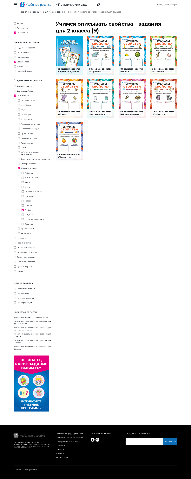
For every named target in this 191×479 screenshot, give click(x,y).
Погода (28, 201)
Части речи (26, 233)
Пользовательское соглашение (69, 438)
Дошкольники (23, 52)
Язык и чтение (23, 96)
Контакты (60, 453)
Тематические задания (26, 257)
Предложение (27, 143)
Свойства (29, 210)
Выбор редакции (24, 303)
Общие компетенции (26, 247)
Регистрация (170, 4)
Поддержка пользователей (68, 441)
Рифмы (24, 148)
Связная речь (26, 114)
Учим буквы (26, 105)
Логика (20, 271)
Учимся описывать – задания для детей (31, 317)
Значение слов (31, 178)
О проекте (60, 445)
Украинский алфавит (26, 262)
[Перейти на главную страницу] (35, 4)
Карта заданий (62, 457)
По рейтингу (22, 28)
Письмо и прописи (29, 138)
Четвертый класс (24, 71)
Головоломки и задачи (31, 129)
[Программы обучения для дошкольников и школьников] (31, 411)
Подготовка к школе (26, 48)
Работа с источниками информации (31, 153)
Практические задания (75, 4)
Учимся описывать (29, 168)
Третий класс (23, 66)
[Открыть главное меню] (15, 4)
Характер (29, 224)
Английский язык (24, 86)
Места (27, 187)
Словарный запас (28, 164)
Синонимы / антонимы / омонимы (35, 159)
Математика (22, 238)
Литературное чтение (30, 124)
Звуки (23, 110)
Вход (159, 4)
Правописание (27, 133)
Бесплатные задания (26, 289)
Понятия (28, 205)
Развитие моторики (25, 243)
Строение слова (28, 100)
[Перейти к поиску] (98, 5)
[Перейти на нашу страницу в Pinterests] (97, 440)
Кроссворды (26, 119)
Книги (27, 182)
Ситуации (29, 215)
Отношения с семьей (34, 192)
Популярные (22, 33)
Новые (20, 23)
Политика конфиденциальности (70, 434)
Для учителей (23, 293)
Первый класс (23, 57)
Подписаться (170, 441)
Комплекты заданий (25, 298)
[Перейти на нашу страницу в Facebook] (93, 440)
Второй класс (23, 62)
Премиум (60, 449)
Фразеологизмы (28, 229)
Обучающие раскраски (27, 252)
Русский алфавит (24, 266)
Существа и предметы (34, 219)
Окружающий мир (25, 91)
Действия (29, 173)
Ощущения (29, 196)
